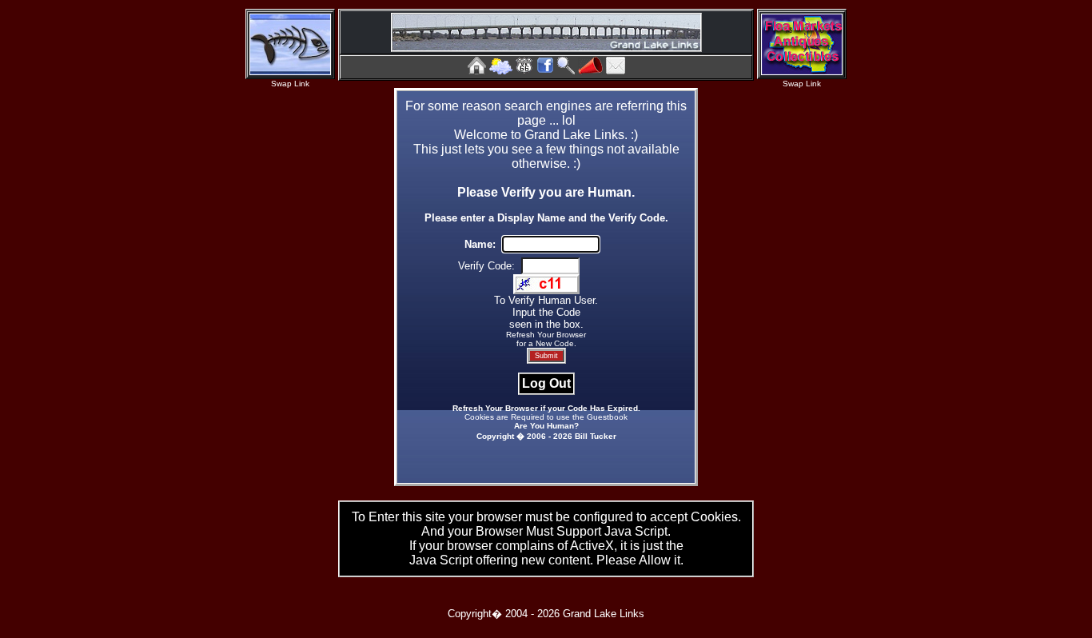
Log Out (546, 383)
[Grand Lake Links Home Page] (477, 70)
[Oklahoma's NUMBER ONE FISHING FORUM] (290, 71)
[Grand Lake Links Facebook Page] (545, 70)
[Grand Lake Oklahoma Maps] (524, 70)
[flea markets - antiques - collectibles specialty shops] (802, 71)
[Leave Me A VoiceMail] (590, 70)
